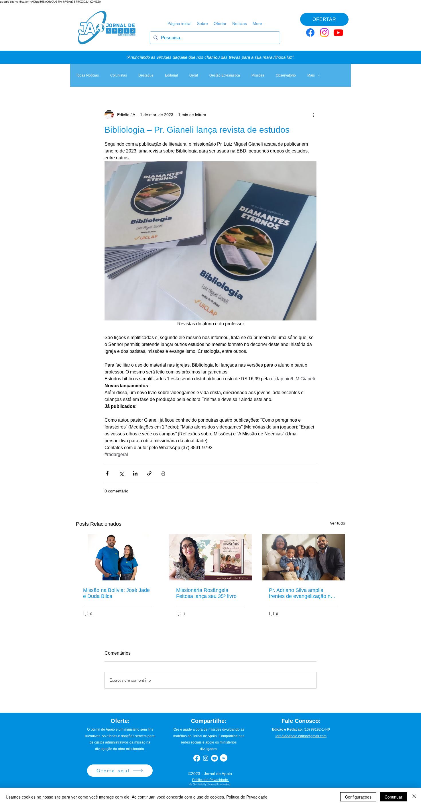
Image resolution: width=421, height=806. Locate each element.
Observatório (286, 75)
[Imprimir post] (163, 473)
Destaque (146, 75)
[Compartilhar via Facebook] (107, 473)
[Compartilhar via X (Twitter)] (121, 473)
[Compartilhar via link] (149, 473)
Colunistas (118, 75)
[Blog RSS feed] (223, 758)
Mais (311, 75)
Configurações (358, 797)
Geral (193, 75)
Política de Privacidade (246, 797)
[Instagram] (324, 32)
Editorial (171, 75)
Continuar (393, 797)
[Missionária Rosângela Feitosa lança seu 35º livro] (210, 557)
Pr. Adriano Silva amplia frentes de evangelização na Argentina (301, 593)
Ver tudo (337, 523)
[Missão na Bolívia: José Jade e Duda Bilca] (117, 557)
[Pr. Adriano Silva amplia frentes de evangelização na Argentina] (303, 557)
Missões (257, 75)
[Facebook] (310, 32)
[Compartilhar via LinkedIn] (135, 473)
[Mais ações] (313, 114)
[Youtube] (338, 32)
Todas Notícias (87, 75)
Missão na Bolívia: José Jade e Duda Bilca (116, 593)
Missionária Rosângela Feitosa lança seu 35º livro (206, 593)
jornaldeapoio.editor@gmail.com (301, 736)
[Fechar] (414, 796)
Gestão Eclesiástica (224, 75)
